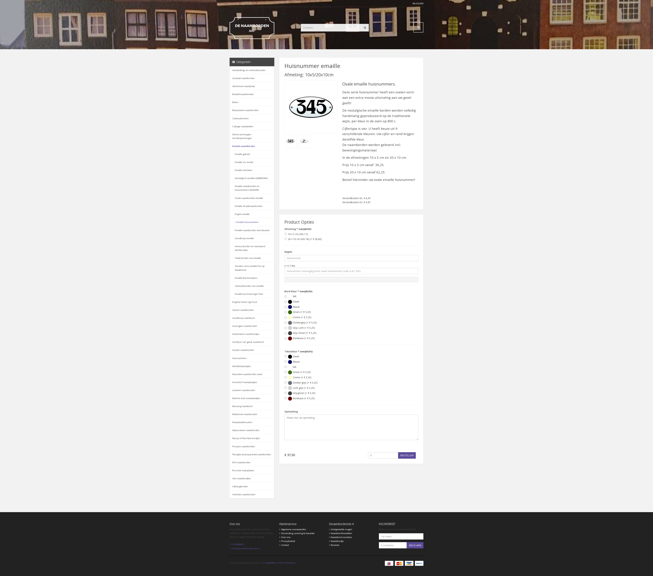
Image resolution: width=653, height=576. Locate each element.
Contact (285, 545)
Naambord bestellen (341, 533)
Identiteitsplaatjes (241, 366)
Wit (294, 296)
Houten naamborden (243, 350)
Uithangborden (240, 486)
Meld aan (415, 545)
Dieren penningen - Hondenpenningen (242, 136)
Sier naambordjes (241, 478)
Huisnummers (239, 358)
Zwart (295, 301)
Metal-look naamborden (244, 414)
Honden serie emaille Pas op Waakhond (250, 267)
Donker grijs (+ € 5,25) (304, 382)
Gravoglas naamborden (244, 326)
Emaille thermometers (246, 277)
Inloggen (418, 3)
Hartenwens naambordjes (245, 334)
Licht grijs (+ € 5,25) (303, 388)
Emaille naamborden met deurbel (252, 230)
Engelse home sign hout (244, 301)
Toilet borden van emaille (248, 258)
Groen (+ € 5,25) (301, 312)
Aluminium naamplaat (243, 86)
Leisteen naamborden (243, 390)
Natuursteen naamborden (245, 430)
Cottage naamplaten (242, 126)
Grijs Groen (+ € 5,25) (304, 332)
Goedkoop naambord (243, 318)
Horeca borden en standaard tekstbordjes (250, 248)
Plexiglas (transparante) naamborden (251, 454)
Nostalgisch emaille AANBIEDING (251, 178)
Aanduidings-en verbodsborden (248, 70)
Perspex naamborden (243, 446)
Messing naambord (242, 406)
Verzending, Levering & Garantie (298, 533)
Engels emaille (242, 214)
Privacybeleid (288, 541)
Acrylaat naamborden (243, 78)
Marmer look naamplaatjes (246, 398)
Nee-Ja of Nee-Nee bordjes (246, 438)
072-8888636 (237, 544)
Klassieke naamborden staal (247, 374)
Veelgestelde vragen (341, 529)
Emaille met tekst (243, 170)
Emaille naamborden (243, 146)
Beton (235, 102)
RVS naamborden (241, 462)
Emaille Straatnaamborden (249, 206)
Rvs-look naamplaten (243, 470)
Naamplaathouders (242, 422)
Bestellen (407, 455)
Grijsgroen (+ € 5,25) (303, 393)
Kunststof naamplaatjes (244, 382)
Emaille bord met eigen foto (249, 293)
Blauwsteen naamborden (245, 110)
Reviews (335, 545)
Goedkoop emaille (244, 238)
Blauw (296, 306)
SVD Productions (287, 562)
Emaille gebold (242, 154)
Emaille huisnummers (248, 222)
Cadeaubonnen (240, 118)
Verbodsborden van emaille (249, 285)
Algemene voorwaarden (293, 529)
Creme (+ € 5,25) (301, 317)
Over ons (286, 537)
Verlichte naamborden (243, 494)
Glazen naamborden (243, 310)
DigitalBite (271, 562)
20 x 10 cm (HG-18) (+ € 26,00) (305, 239)
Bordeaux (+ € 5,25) (303, 338)
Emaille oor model (244, 162)
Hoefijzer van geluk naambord (248, 342)
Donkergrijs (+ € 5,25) (304, 322)
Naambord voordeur (341, 537)
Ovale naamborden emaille (249, 198)
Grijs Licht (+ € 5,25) (303, 327)
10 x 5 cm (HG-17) (298, 234)
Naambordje (337, 541)
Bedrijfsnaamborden (243, 94)
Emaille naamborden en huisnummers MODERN (247, 188)
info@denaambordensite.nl (245, 548)
